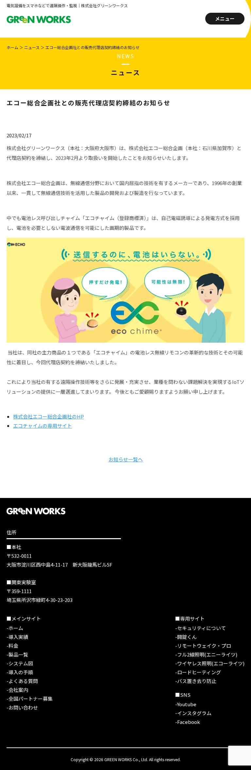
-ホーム (15, 628)
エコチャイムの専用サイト (42, 425)
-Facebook (187, 721)
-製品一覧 (17, 654)
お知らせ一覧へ (126, 459)
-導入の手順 (20, 672)
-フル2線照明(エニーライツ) (206, 654)
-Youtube (185, 704)
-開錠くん (186, 636)
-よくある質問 (22, 680)
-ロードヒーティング (198, 672)
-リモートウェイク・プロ (203, 645)
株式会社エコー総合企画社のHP (48, 416)
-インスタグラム (193, 713)
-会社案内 (17, 689)
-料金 (12, 645)
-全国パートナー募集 (30, 698)
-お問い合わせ (22, 707)
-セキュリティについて (200, 628)
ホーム (12, 47)
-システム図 (20, 663)
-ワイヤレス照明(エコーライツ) (209, 663)
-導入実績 (17, 636)
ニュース (32, 47)
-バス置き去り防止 (195, 680)
